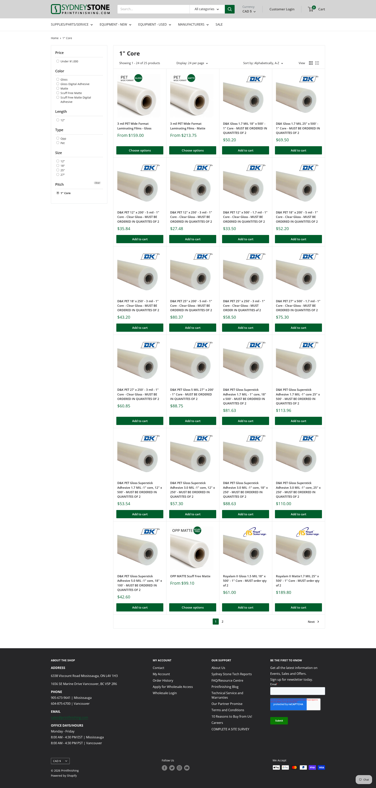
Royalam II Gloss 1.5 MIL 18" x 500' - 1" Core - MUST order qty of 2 (245, 580)
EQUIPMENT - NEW (113, 24)
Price (59, 52)
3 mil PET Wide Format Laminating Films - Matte (187, 126)
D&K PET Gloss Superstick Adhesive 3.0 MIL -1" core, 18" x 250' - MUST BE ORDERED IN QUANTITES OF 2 (245, 489)
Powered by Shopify (64, 775)
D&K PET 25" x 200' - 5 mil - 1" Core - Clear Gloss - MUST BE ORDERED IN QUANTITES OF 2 (191, 305)
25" (62, 170)
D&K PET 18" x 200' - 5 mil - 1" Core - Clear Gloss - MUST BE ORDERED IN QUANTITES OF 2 (297, 216)
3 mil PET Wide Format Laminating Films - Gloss (134, 126)
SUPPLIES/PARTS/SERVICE (70, 24)
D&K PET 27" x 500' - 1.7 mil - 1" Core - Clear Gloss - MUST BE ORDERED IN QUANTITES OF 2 (298, 305)
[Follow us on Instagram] (179, 768)
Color (59, 71)
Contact (158, 668)
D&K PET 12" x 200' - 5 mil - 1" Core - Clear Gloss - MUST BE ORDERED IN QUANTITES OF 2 (138, 216)
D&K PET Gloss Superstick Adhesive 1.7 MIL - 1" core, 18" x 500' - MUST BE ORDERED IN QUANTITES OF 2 (244, 396)
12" (62, 120)
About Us (218, 668)
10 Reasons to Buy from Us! (232, 716)
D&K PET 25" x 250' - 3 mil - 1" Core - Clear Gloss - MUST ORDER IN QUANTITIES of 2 (244, 305)
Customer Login (282, 9)
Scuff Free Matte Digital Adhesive (75, 100)
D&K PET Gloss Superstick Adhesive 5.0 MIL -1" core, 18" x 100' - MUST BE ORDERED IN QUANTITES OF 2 (139, 583)
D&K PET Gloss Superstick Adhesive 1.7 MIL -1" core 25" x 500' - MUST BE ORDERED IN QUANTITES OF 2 (298, 396)
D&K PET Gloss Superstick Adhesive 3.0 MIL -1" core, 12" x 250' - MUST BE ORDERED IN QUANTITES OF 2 (192, 489)
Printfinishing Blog (225, 687)
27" (62, 175)
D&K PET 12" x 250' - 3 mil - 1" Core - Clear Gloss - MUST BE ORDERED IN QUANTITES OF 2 (191, 216)
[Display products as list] (317, 63)
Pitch (59, 184)
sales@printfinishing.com (69, 717)
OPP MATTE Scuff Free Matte (190, 576)
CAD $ (57, 761)
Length (61, 111)
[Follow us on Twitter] (172, 768)
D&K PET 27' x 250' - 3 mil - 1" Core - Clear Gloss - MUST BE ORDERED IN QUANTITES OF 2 (138, 394)
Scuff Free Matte (71, 93)
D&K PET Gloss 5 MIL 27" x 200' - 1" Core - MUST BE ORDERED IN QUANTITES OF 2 (192, 394)
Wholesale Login (165, 693)
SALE (219, 24)
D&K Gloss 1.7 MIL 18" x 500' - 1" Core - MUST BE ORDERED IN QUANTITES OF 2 (245, 128)
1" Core (67, 38)
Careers (217, 723)
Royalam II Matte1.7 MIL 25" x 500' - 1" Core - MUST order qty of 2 (297, 580)
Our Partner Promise (227, 704)
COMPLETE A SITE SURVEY (230, 729)
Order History (163, 680)
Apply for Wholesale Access (173, 687)
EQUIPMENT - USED (152, 24)
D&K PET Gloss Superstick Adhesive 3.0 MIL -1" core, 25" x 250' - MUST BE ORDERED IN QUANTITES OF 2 (298, 489)
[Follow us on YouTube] (187, 768)
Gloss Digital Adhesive (74, 84)
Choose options (140, 150)
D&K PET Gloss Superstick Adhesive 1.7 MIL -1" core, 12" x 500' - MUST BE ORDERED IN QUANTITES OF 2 (139, 489)
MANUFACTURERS (191, 24)
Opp (63, 138)
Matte (64, 88)
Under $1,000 (69, 61)
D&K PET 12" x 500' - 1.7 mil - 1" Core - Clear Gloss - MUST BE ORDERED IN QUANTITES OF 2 (245, 216)
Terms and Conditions (228, 710)
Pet (62, 143)
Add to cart (245, 150)
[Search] (230, 9)
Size (58, 152)
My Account (161, 674)
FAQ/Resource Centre (227, 680)
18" (62, 166)
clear (97, 182)
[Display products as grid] (311, 63)
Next (311, 622)
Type (59, 129)
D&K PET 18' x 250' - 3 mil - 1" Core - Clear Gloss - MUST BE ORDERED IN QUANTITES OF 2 (138, 305)
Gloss (64, 79)
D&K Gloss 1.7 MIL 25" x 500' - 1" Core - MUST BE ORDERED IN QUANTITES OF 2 (298, 128)
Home (55, 38)
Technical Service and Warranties (227, 695)
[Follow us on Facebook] (164, 768)
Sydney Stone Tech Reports (232, 674)
